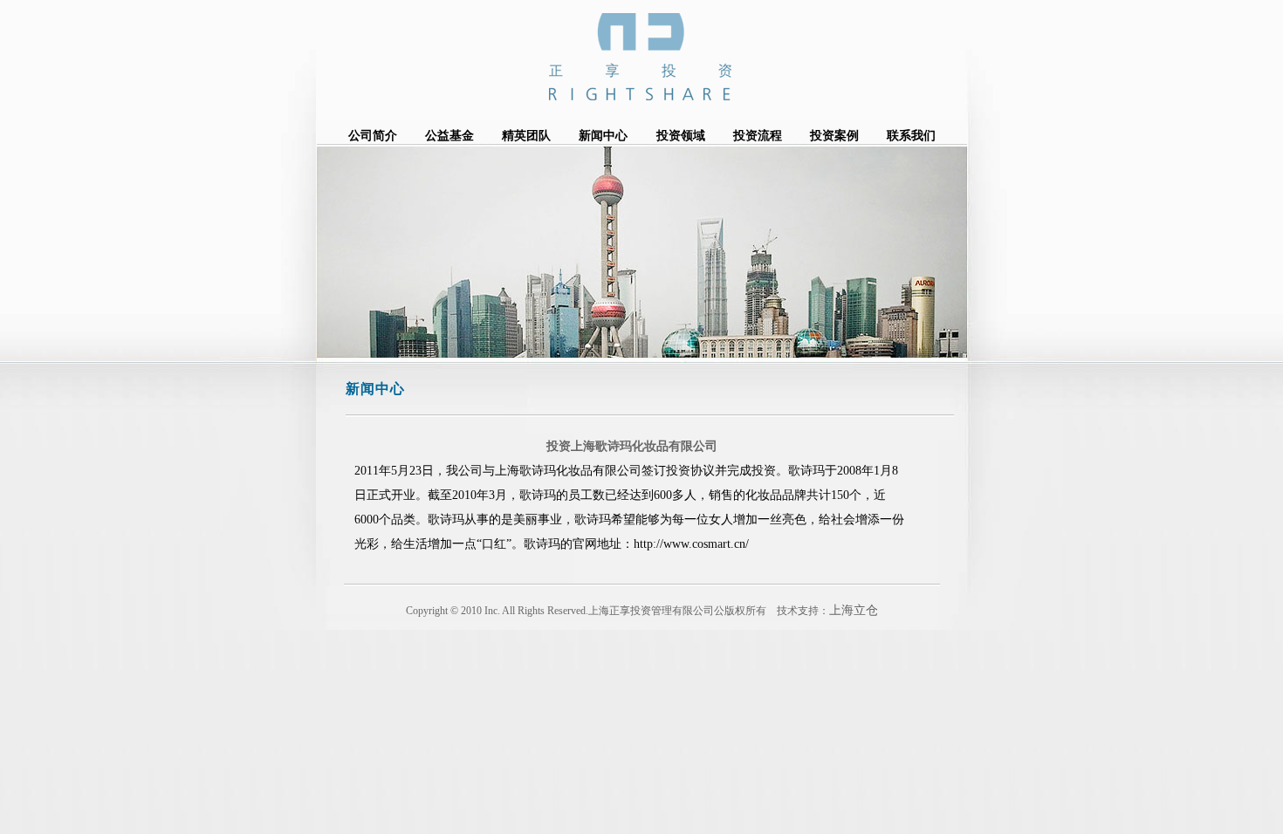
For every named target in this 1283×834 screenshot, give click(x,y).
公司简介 (372, 135)
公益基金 (449, 135)
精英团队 (526, 135)
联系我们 (911, 135)
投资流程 (757, 135)
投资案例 (834, 135)
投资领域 (680, 135)
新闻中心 (603, 135)
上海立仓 (853, 610)
